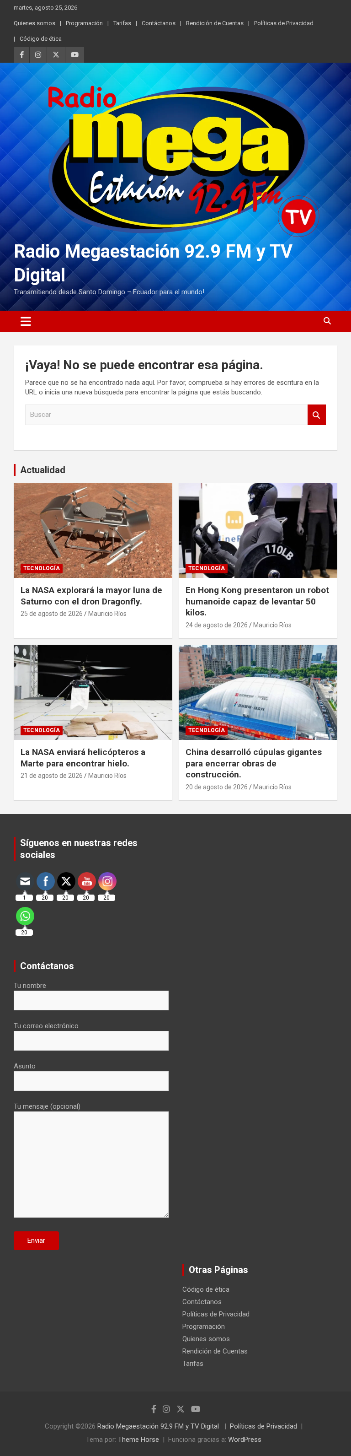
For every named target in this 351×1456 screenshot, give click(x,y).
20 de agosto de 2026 (217, 787)
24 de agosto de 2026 (217, 625)
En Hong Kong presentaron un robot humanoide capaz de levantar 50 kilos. (257, 601)
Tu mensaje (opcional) (47, 1106)
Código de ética (41, 38)
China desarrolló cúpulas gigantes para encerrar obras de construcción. (254, 763)
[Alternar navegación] (26, 321)
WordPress (244, 1439)
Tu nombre (30, 985)
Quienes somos (34, 23)
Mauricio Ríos (107, 613)
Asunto (25, 1066)
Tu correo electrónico (46, 1026)
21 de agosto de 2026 (52, 775)
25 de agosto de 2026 (52, 613)
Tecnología (41, 568)
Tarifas (122, 23)
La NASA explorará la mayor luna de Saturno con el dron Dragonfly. (91, 596)
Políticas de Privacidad (284, 23)
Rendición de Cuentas (215, 23)
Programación (84, 23)
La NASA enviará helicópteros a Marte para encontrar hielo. (83, 758)
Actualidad (42, 469)
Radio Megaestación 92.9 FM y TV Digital (159, 1426)
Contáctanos (159, 23)
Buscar (317, 414)
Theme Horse (138, 1439)
